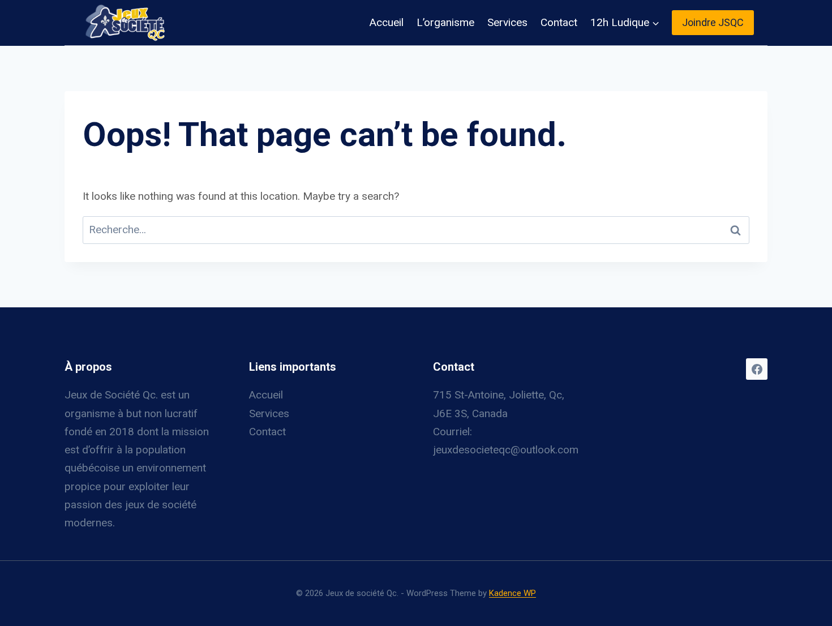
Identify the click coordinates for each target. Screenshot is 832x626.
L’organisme (445, 22)
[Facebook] (756, 369)
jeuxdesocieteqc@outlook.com (505, 449)
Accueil (387, 22)
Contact (559, 22)
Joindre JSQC (713, 22)
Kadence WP (512, 593)
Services (507, 22)
